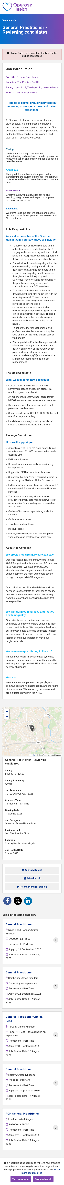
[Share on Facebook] (7, 901)
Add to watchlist (33, 870)
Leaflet (32, 755)
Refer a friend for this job (33, 886)
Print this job (33, 878)
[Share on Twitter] (18, 901)
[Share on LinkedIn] (28, 901)
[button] (32, 728)
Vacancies (8, 20)
